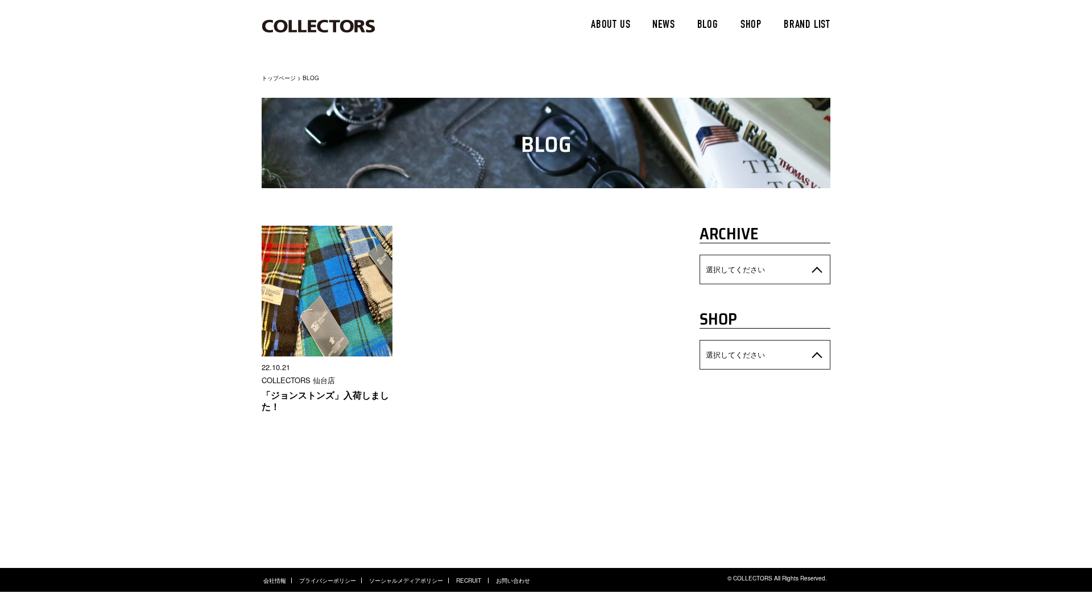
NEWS (663, 25)
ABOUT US (610, 25)
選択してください (735, 269)
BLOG (707, 25)
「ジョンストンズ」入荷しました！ (325, 400)
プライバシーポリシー (327, 580)
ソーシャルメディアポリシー (406, 580)
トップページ (279, 78)
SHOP (751, 25)
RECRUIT (469, 580)
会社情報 (274, 580)
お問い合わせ (513, 580)
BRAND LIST (807, 25)
